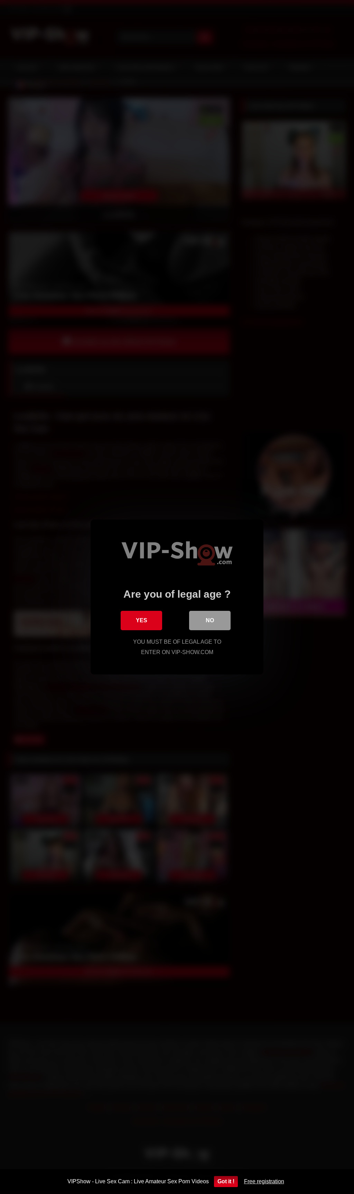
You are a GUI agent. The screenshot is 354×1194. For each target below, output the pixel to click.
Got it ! (225, 1181)
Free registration (264, 1181)
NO (210, 620)
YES (141, 620)
